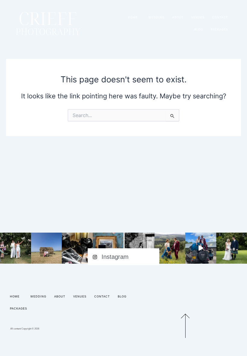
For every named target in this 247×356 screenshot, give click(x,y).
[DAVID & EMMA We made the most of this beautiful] (46, 248)
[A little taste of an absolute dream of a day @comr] (200, 248)
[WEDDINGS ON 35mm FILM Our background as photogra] (77, 248)
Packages (219, 29)
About (177, 17)
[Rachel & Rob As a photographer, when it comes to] (170, 248)
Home (133, 17)
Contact (220, 17)
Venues (198, 17)
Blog (198, 29)
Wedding (156, 17)
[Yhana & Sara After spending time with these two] (15, 248)
